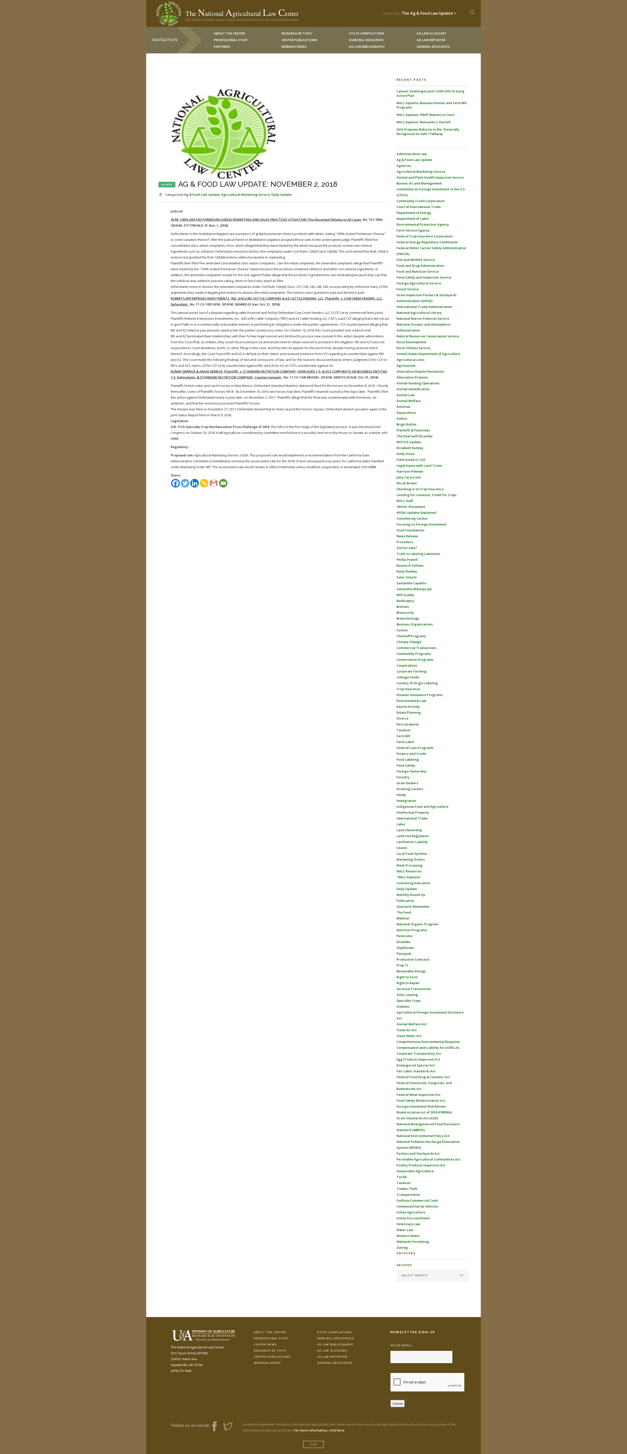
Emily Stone (406, 454)
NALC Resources (409, 871)
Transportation (408, 1194)
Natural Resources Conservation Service (428, 336)
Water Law (405, 1230)
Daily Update (281, 194)
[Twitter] (185, 483)
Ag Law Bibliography (367, 46)
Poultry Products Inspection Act (421, 1165)
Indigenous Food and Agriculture (422, 806)
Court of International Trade (419, 207)
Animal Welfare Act (412, 1024)
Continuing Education (413, 883)
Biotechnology (408, 618)
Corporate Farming (411, 671)
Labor (401, 824)
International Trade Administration (424, 307)
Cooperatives (407, 665)
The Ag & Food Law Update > (429, 12)
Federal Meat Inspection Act (418, 1094)
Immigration (406, 800)
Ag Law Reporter (332, 1356)
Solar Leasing (407, 994)
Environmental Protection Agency (423, 224)
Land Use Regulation (413, 836)
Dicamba (403, 942)
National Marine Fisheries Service (423, 318)
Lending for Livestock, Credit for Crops (427, 495)
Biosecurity (405, 612)
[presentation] (427, 1382)
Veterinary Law (408, 1224)
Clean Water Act (409, 1036)
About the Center (270, 1332)
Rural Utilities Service (413, 348)
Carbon (402, 630)
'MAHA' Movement (411, 506)
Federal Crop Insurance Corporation (425, 236)
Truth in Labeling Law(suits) (418, 553)
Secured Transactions (414, 989)
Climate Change (409, 642)
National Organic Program (417, 924)
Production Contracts (413, 959)
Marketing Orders (411, 859)
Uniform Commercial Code (417, 1200)
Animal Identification (413, 389)
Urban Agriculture (411, 1212)
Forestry (403, 777)
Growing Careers (410, 789)
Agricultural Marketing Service (245, 194)
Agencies (404, 165)
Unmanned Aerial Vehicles (417, 1206)
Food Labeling (408, 759)
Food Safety (406, 765)
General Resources (433, 46)
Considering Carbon (412, 518)
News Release (407, 536)
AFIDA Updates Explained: (417, 512)
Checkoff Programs (411, 636)
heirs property (408, 724)
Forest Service (408, 289)
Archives (404, 1265)
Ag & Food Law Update (202, 194)
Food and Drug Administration (420, 265)
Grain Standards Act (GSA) (417, 1118)
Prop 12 (402, 965)
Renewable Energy (411, 971)
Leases (402, 847)
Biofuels (403, 606)
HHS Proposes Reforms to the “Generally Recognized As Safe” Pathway (428, 131)
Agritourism (406, 365)
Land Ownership (409, 830)
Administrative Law (412, 154)
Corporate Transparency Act (419, 1053)
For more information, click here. (319, 1430)
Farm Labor (405, 742)
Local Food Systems (412, 853)
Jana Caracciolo (409, 477)
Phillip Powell (407, 559)
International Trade (412, 818)
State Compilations (334, 1332)
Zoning (402, 1247)
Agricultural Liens (410, 359)
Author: (402, 418)
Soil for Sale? (407, 548)
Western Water (408, 1236)
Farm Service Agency (413, 230)
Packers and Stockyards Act (418, 1153)
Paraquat (404, 953)
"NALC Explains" (409, 877)
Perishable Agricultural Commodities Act (428, 1159)
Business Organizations (415, 624)
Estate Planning (409, 712)
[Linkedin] (194, 483)
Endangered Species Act (416, 1065)
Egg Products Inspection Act (418, 1059)
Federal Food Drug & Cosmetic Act (423, 1077)
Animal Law (406, 395)
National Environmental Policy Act (423, 1136)
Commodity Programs (414, 653)
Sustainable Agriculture (415, 1171)
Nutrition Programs (412, 930)
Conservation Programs (415, 659)
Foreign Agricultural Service (419, 283)
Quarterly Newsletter (413, 906)
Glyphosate (405, 947)
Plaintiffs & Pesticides (413, 430)
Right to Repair (408, 983)
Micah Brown (407, 483)
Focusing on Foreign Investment (421, 524)
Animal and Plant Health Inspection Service (430, 177)
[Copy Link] (204, 483)
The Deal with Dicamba (415, 436)
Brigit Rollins (406, 424)
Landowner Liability (412, 842)
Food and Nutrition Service (418, 271)
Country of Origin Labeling (417, 683)
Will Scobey (405, 595)
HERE (175, 438)
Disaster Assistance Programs (420, 695)
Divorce (403, 718)
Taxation (403, 730)
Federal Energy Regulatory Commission (427, 242)
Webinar (403, 918)
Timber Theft (407, 1188)
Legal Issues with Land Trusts (419, 465)
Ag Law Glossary (332, 1350)
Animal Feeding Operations (418, 383)
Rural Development (411, 342)
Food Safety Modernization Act (421, 1100)
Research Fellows (410, 565)
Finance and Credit (411, 753)
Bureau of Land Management (419, 183)
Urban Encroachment (413, 1218)
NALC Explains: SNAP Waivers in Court (426, 114)
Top (313, 1444)
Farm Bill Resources (335, 1338)
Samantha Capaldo (411, 583)
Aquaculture (406, 412)
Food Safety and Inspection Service (424, 277)
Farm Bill (403, 736)
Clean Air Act (407, 1030)
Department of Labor (413, 218)
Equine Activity (408, 706)
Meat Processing (409, 865)
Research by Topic (270, 1350)
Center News (265, 1344)
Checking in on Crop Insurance (420, 489)
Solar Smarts (407, 577)
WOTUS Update (409, 442)
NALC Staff (405, 501)
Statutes (403, 1006)
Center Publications (272, 1356)
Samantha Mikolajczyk (414, 589)
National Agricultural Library (419, 312)
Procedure (405, 542)
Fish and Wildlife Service (416, 259)
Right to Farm (407, 977)
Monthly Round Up (411, 894)
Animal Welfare (409, 401)
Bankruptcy (405, 601)
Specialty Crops (409, 1000)
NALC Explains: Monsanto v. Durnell (424, 122)
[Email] (223, 483)
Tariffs (402, 1177)
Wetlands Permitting (413, 1241)
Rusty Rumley (407, 571)
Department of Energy (414, 212)
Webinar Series (294, 46)
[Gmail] (213, 483)
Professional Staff (231, 40)
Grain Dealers (407, 783)
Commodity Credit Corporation (421, 201)
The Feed (404, 912)
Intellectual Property (413, 812)
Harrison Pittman (410, 471)
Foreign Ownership (411, 771)
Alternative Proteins (412, 377)
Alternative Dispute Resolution (420, 371)
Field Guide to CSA (411, 459)
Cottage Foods (408, 677)
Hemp (401, 795)
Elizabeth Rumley (410, 448)
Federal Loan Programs (415, 747)
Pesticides (404, 936)
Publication (405, 900)
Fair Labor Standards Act (416, 1071)
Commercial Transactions (416, 648)
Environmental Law (411, 700)
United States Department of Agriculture (428, 354)
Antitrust (403, 406)
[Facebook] (175, 483)
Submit (397, 1403)
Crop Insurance (408, 689)
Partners (222, 46)
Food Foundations (410, 530)
